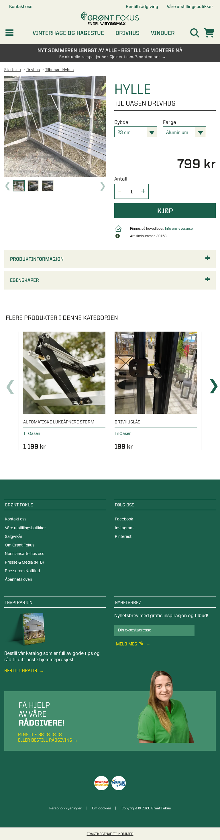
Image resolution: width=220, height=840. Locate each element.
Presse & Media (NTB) (24, 562)
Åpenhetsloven (18, 580)
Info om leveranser (179, 228)
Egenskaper (24, 280)
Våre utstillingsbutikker (25, 528)
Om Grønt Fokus (19, 545)
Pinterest (123, 537)
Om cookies (101, 808)
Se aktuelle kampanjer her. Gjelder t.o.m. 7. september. (109, 56)
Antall (120, 178)
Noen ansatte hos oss (24, 554)
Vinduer (163, 33)
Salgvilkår (13, 537)
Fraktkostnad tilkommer (110, 834)
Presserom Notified (22, 571)
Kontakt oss (15, 519)
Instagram (124, 528)
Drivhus (127, 33)
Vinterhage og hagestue (68, 33)
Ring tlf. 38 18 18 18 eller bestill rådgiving (45, 737)
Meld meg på (130, 643)
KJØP (165, 210)
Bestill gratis (21, 670)
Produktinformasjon (37, 258)
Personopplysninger (65, 808)
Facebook (124, 519)
